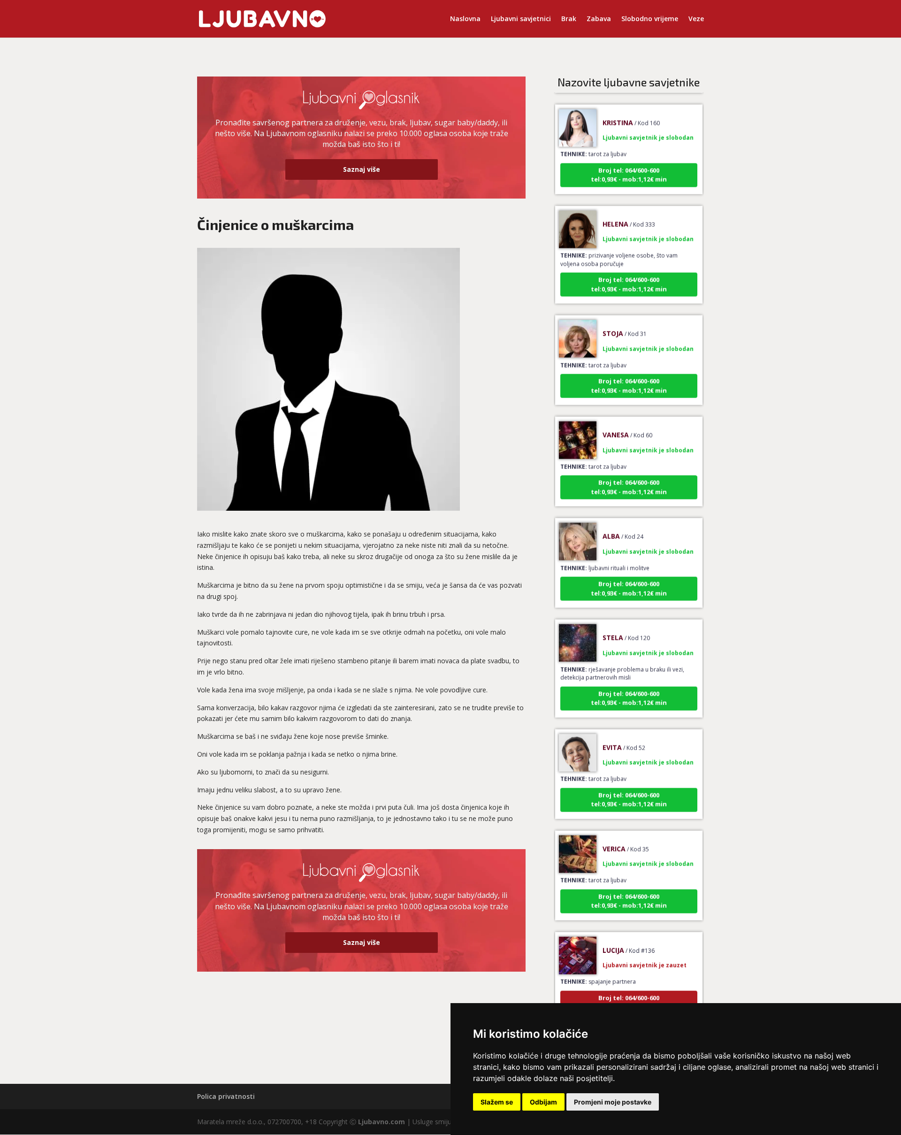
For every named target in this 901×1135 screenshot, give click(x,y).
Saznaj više (361, 169)
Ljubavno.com (381, 1121)
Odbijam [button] (543, 1102)
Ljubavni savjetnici (521, 19)
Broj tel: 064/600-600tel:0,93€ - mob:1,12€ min (629, 160)
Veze (696, 19)
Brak (568, 19)
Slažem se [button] (497, 1102)
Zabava (599, 19)
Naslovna (465, 19)
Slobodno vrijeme (649, 19)
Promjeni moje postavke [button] (612, 1102)
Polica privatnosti (226, 1096)
